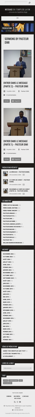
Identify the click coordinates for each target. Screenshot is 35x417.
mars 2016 (6, 329)
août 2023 (6, 281)
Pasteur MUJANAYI (9, 232)
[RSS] (15, 402)
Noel (20, 380)
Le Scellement (8, 356)
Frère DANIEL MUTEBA (10, 208)
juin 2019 (6, 294)
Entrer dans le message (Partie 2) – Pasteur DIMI (16, 84)
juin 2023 (6, 283)
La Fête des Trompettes (11, 353)
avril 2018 (6, 313)
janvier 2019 (7, 307)
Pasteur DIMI (25, 91)
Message (17, 9)
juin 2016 (6, 323)
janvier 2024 (7, 270)
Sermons (8, 396)
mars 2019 (6, 302)
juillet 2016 (7, 321)
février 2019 (7, 305)
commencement (13, 380)
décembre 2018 (8, 310)
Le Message (25, 396)
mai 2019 (6, 297)
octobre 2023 (7, 275)
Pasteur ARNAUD (9, 213)
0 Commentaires (11, 95)
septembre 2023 (8, 278)
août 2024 (6, 259)
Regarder (17, 101)
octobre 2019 (7, 289)
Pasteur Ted (7, 240)
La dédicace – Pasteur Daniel (19, 172)
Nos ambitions (7, 383)
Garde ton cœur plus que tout (14, 351)
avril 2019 (6, 299)
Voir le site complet (17, 393)
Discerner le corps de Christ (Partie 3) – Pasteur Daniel (19, 190)
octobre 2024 (7, 256)
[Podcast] (17, 402)
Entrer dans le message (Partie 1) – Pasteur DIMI (16, 142)
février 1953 (7, 339)
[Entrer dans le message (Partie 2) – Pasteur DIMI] (18, 76)
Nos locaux (17, 398)
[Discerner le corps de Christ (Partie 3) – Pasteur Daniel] (5, 192)
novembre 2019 (8, 286)
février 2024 (7, 267)
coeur (5, 380)
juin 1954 (6, 337)
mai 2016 (6, 326)
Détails (7, 101)
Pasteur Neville (8, 237)
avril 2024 (6, 264)
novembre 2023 (8, 272)
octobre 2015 (7, 334)
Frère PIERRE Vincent (10, 210)
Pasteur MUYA (8, 234)
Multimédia (17, 396)
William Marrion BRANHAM (12, 243)
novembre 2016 (8, 318)
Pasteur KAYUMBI (9, 221)
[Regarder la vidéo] (23, 175)
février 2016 (7, 331)
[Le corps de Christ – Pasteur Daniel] (5, 183)
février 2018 (7, 315)
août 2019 (6, 291)
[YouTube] (20, 402)
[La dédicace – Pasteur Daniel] (5, 175)
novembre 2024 (8, 254)
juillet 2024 (7, 262)
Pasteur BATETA (8, 216)
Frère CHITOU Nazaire (10, 205)
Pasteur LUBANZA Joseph (12, 224)
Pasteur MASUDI (8, 229)
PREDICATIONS (7, 28)
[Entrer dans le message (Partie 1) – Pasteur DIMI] (18, 135)
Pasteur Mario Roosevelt (12, 226)
